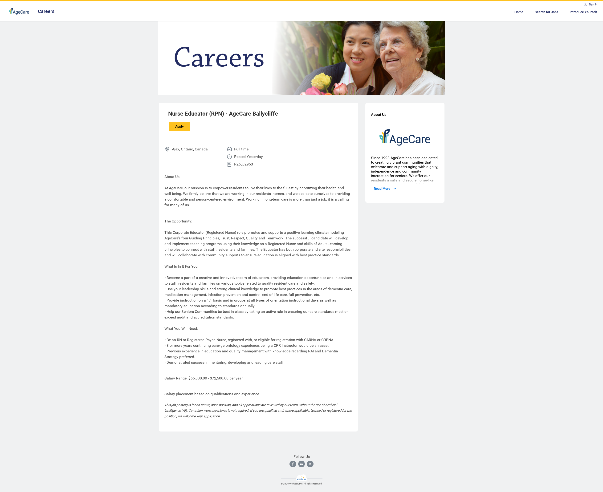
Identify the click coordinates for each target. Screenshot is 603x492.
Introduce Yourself (583, 12)
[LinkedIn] (301, 464)
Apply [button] (179, 126)
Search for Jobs (546, 12)
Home (518, 12)
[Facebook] (292, 464)
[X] (310, 464)
